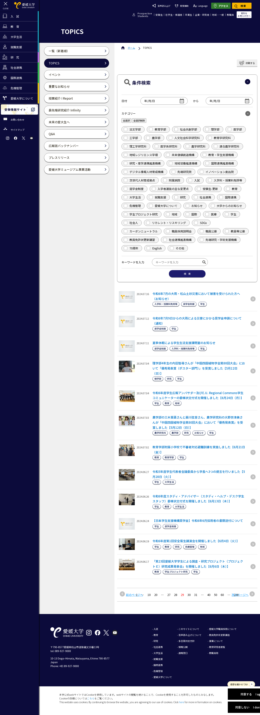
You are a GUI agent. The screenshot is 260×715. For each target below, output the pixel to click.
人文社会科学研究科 (187, 138)
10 (149, 595)
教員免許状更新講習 (142, 240)
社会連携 (205, 197)
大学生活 (135, 197)
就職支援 (160, 197)
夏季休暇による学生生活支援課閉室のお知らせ (183, 343)
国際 (194, 214)
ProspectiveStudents (145, 15)
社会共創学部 (188, 129)
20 (155, 595)
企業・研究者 (202, 15)
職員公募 (211, 231)
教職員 (230, 15)
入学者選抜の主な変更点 (173, 189)
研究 (183, 197)
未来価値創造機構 (183, 155)
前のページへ (134, 595)
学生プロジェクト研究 (143, 214)
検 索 (187, 273)
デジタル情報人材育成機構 (146, 172)
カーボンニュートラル (143, 231)
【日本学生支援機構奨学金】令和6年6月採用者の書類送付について (197, 520)
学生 (233, 214)
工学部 (133, 138)
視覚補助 (184, 5)
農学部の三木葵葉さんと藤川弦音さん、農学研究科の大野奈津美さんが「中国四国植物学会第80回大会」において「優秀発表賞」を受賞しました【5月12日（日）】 (197, 422)
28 (175, 595)
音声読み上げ (164, 5)
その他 (180, 248)
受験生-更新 (210, 189)
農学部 (156, 138)
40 (208, 595)
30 (189, 595)
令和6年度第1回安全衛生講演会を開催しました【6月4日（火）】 (195, 541)
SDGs (203, 223)
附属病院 (174, 180)
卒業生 (188, 15)
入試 (197, 180)
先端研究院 (184, 172)
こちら (90, 698)
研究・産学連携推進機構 (145, 163)
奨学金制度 (136, 189)
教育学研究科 (222, 138)
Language (202, 5)
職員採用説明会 (182, 231)
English (157, 248)
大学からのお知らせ (229, 206)
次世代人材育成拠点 (142, 180)
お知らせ (197, 206)
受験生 (159, 15)
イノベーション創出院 (220, 172)
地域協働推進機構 (186, 163)
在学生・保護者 (173, 15)
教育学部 (160, 129)
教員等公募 (238, 231)
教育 (235, 189)
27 (169, 595)
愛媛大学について (166, 206)
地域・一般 (218, 15)
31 (195, 595)
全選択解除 (139, 120)
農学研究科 (198, 146)
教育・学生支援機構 (221, 155)
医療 (214, 214)
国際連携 (230, 197)
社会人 (133, 223)
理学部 (215, 129)
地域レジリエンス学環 (143, 155)
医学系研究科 (168, 146)
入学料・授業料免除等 (228, 180)
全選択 (126, 120)
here (181, 702)
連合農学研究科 (229, 146)
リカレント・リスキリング (169, 223)
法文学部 (135, 129)
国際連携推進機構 (222, 163)
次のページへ (240, 595)
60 (222, 595)
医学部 (237, 129)
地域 (174, 214)
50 (215, 595)
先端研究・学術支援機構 (221, 240)
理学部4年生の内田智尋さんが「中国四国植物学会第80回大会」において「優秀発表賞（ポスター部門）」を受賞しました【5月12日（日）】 (198, 368)
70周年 (133, 248)
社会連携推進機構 (180, 240)
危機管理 (135, 206)
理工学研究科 (137, 146)
